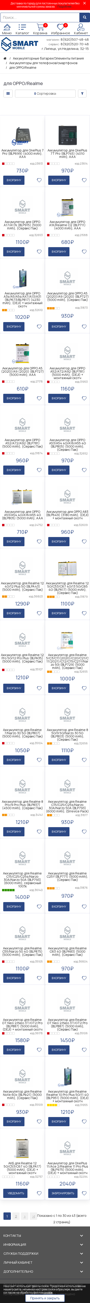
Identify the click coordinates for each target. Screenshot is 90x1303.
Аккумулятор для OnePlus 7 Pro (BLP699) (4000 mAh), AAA (22, 153)
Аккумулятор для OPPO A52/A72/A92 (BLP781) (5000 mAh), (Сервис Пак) (22, 443)
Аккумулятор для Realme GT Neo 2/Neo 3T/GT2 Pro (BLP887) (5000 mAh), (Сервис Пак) (67, 1024)
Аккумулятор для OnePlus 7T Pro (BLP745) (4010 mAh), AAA (67, 153)
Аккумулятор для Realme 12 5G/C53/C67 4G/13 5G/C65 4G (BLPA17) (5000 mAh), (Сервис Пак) (67, 588)
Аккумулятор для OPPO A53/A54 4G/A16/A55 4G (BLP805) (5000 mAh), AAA (22, 515)
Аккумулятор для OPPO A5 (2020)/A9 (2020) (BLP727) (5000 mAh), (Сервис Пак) (67, 296)
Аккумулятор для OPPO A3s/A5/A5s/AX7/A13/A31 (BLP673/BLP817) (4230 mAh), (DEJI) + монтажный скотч (22, 300)
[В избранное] (39, 180)
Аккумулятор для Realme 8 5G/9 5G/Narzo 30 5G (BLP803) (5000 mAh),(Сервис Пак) (67, 734)
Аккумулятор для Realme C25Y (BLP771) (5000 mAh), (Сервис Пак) (67, 876)
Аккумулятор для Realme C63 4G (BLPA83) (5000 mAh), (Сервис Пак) (67, 951)
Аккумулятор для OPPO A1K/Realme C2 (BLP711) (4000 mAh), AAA (67, 225)
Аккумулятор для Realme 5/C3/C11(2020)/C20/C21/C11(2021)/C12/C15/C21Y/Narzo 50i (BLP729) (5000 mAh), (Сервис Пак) (67, 661)
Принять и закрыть (45, 1298)
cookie (48, 1292)
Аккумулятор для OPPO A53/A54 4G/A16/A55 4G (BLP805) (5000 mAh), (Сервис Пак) (67, 444)
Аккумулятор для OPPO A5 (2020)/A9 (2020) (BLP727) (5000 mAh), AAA (22, 371)
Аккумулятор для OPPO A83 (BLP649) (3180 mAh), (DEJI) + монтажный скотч (67, 515)
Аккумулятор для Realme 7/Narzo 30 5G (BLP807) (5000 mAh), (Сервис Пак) (22, 733)
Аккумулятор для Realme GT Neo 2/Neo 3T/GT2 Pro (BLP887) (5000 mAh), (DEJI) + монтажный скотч (22, 1024)
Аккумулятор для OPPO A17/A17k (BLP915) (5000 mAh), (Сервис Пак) (22, 225)
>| (33, 1216)
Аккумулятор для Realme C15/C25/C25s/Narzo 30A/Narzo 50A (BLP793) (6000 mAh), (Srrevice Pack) (67, 806)
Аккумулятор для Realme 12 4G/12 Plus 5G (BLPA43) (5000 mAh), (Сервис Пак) (22, 586)
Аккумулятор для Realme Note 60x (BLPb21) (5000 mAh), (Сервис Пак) (22, 1095)
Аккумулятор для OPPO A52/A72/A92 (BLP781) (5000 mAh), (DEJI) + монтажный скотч (67, 373)
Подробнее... (65, 7)
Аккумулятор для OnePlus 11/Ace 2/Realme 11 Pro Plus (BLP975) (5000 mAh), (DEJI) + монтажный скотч (67, 1168)
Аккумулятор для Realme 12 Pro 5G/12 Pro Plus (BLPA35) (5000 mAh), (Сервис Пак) (22, 658)
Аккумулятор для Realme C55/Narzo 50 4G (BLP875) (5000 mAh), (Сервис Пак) (22, 951)
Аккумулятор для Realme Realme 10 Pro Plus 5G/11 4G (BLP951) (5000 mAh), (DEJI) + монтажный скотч (67, 1096)
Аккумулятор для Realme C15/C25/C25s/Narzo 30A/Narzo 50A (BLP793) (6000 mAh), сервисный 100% (22, 880)
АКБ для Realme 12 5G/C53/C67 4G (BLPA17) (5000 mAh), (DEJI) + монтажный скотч (22, 1168)
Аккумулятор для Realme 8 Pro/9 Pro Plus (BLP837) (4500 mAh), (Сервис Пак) (22, 805)
